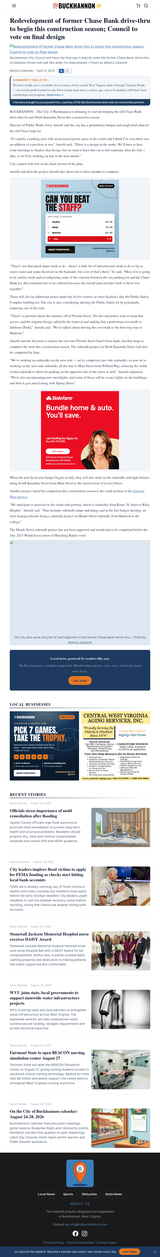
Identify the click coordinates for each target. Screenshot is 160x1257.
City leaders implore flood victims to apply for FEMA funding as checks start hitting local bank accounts (48, 874)
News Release (18, 803)
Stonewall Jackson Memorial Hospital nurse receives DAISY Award (49, 936)
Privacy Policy (54, 1242)
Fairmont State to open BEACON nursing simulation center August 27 (47, 1055)
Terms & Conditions (80, 1242)
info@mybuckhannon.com (89, 1224)
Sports (68, 1194)
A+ (68, 70)
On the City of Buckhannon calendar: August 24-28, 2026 (44, 1113)
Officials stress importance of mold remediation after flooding (41, 813)
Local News (46, 1194)
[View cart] (138, 6)
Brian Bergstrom (20, 861)
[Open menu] (14, 5)
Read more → (55, 94)
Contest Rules (106, 1242)
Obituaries (89, 1194)
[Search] (146, 5)
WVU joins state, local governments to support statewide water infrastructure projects (45, 997)
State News (113, 1194)
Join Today (129, 1251)
